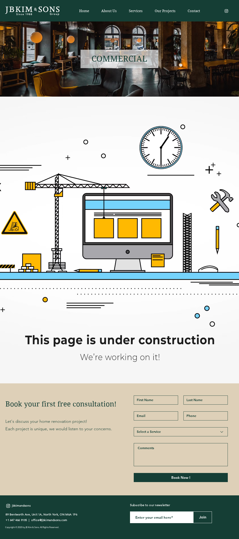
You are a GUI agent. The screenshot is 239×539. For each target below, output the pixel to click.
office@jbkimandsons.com (49, 520)
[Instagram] (226, 11)
